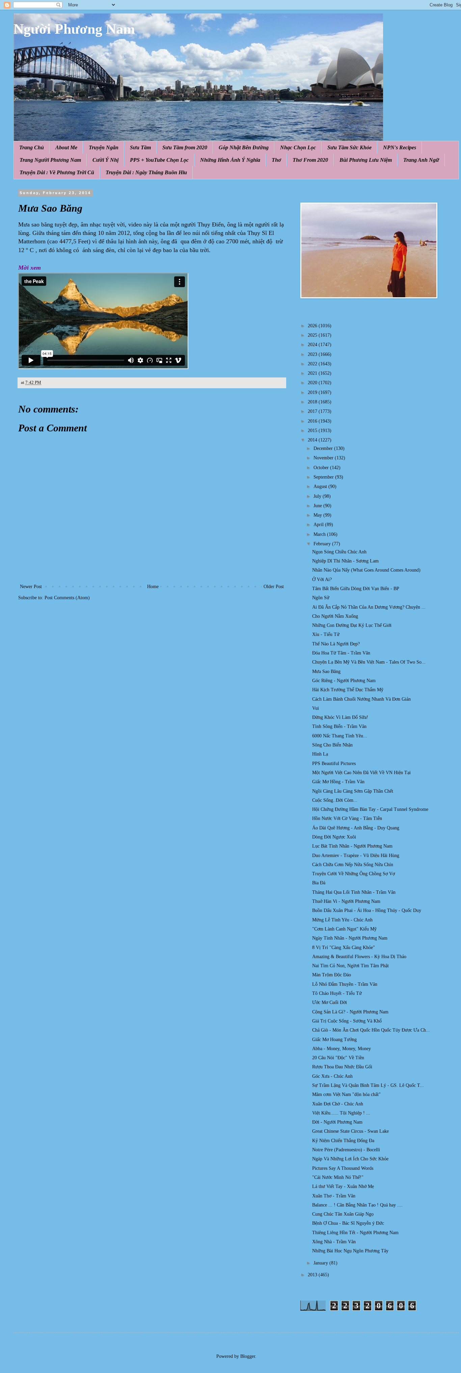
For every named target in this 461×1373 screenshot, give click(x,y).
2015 (313, 430)
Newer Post (31, 586)
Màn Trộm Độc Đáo (331, 974)
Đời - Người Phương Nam (337, 1122)
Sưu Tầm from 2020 (184, 147)
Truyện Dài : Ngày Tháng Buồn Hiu (146, 172)
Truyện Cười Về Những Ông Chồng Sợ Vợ (353, 873)
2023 (313, 354)
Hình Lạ (320, 754)
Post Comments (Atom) (67, 597)
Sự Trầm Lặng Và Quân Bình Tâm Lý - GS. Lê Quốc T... (368, 1085)
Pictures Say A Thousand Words (342, 1168)
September (324, 477)
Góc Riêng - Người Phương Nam (344, 680)
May (318, 515)
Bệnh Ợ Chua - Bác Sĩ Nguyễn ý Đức (348, 1223)
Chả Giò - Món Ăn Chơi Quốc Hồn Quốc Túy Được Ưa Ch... (371, 1030)
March (320, 534)
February (323, 543)
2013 (313, 1274)
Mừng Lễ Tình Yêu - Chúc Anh (342, 919)
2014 (313, 440)
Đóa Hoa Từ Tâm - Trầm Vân (341, 652)
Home (153, 586)
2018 (313, 401)
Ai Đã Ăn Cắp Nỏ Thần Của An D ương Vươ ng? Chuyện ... (369, 607)
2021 (313, 373)
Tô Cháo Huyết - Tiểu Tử (337, 993)
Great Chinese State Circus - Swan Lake (350, 1131)
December (324, 448)
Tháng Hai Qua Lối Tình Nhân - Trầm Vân (354, 892)
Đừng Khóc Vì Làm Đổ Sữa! (340, 717)
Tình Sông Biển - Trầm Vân (339, 726)
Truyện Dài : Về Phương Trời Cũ (57, 172)
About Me (66, 147)
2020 (313, 382)
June (318, 505)
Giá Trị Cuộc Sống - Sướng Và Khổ (347, 1021)
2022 (313, 363)
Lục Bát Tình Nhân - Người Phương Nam (352, 846)
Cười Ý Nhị (105, 160)
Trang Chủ (31, 147)
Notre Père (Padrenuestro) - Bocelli (346, 1149)
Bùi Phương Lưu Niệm (366, 160)
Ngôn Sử (320, 597)
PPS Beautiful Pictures (334, 763)
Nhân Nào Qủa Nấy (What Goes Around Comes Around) (366, 570)
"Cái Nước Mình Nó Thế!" (337, 1177)
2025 (313, 335)
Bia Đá (318, 882)
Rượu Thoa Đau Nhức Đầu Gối (342, 1066)
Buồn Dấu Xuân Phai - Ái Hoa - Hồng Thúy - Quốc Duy (366, 910)
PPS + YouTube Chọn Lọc (159, 160)
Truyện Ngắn (103, 147)
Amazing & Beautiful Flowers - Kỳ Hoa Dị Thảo (359, 956)
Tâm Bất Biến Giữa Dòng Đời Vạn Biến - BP (355, 588)
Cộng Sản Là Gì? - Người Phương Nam (350, 1011)
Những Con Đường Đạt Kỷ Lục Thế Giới (351, 625)
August (321, 486)
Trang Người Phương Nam (50, 160)
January (321, 1262)
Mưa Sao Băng (326, 671)
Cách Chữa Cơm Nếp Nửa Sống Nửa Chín (352, 864)
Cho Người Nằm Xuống (335, 616)
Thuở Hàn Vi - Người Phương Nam (346, 901)
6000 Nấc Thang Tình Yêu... (339, 735)
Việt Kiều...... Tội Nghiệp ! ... (341, 1113)
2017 (313, 411)
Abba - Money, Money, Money (341, 1048)
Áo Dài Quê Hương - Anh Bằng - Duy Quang (355, 827)
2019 (313, 392)
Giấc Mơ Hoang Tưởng (334, 1039)
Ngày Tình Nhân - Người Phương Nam (349, 938)
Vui (315, 708)
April (319, 524)
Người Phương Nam (74, 29)
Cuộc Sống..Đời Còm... (334, 800)
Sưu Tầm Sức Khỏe (349, 147)
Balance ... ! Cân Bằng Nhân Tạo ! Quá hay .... (357, 1205)
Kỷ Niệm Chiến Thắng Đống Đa (343, 1140)
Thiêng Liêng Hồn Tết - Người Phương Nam (355, 1232)
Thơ (276, 160)
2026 (313, 325)
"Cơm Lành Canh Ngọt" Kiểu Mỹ (344, 929)
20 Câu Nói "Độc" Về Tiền (338, 1057)
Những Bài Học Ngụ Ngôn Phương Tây (350, 1250)
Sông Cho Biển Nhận (332, 744)
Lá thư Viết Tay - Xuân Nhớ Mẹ (343, 1186)
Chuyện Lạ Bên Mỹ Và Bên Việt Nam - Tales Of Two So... (369, 662)
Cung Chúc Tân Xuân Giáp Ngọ (343, 1214)
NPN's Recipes (399, 147)
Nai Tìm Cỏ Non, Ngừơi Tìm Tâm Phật (350, 965)
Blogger (247, 1356)
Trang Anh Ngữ (421, 160)
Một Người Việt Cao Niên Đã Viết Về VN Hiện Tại (361, 772)
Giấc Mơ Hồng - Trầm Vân (338, 781)
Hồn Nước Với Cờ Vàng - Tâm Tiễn (347, 818)
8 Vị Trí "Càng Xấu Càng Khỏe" (343, 947)
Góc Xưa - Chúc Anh (332, 1076)
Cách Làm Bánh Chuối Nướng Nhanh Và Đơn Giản (361, 699)
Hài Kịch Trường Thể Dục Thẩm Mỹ (347, 689)
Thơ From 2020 (310, 160)
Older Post (274, 586)
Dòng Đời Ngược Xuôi (334, 837)
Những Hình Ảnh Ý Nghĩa (230, 160)
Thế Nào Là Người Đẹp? (336, 643)
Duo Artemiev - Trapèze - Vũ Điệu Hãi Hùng (355, 855)
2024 (313, 344)
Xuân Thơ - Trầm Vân (333, 1195)
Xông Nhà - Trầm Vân (334, 1241)
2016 (313, 421)
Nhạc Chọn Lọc (298, 147)
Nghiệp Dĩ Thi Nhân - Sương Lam (345, 560)
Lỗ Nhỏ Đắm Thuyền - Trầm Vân (344, 984)
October (322, 467)
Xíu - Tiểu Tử (326, 634)
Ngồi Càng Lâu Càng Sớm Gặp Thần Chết (352, 791)
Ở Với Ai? (322, 579)
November (324, 457)
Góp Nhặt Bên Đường (244, 147)
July (318, 496)
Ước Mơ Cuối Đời (329, 1002)
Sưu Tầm (140, 147)
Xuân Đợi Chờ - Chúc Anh (337, 1103)
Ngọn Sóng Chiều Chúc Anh (339, 551)
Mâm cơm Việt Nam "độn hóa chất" (346, 1094)
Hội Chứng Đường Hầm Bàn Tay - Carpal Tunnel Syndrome (370, 809)
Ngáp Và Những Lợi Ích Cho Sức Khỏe (350, 1158)
